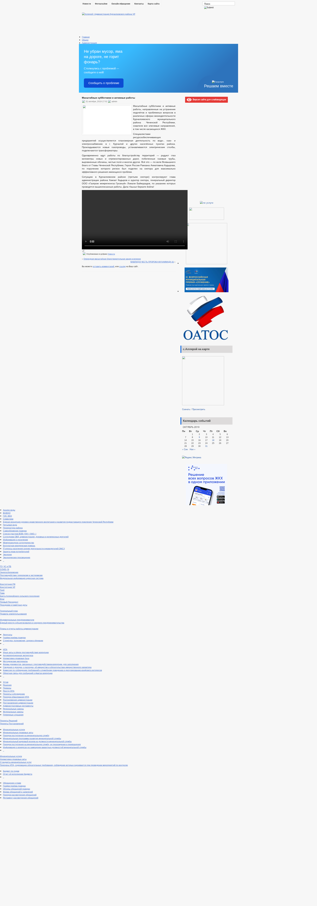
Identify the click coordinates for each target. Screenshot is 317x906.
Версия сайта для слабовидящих (209, 99)
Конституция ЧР (7, 587)
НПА (5, 649)
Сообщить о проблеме (103, 83)
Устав (5, 682)
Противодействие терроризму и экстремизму (21, 575)
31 (206, 446)
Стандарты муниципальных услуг (16, 762)
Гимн (2, 593)
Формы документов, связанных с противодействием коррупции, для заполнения (41, 664)
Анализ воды (9, 509)
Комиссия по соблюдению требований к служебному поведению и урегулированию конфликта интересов (52, 670)
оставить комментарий (103, 266)
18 (213, 440)
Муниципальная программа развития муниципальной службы (32, 738)
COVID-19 (4, 569)
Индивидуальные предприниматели (17, 619)
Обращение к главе (12, 782)
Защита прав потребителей (16, 551)
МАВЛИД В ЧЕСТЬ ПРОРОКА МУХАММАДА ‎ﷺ (152, 261)
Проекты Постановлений (12, 723)
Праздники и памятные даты (13, 604)
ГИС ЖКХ (7, 515)
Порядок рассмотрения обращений (19, 794)
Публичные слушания (13, 714)
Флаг (2, 598)
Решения (7, 684)
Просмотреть (198, 409)
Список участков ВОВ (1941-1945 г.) (19, 533)
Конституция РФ (7, 584)
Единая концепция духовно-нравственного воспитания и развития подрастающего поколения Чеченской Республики (58, 521)
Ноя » (192, 449)
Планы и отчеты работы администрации (19, 628)
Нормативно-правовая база (16, 658)
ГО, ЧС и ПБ (5, 566)
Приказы (7, 687)
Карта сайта (153, 4)
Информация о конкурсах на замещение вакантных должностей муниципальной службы (44, 747)
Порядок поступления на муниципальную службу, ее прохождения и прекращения (42, 744)
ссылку (122, 266)
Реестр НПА (8, 690)
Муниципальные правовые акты (18, 732)
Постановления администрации (18, 702)
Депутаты (7, 634)
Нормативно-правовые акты (13, 759)
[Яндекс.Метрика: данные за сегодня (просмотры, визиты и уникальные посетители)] (191, 457)
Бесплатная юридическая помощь (19, 545)
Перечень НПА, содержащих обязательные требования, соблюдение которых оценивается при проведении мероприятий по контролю (64, 765)
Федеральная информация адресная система (21, 578)
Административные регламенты (18, 705)
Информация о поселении (15, 539)
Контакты (139, 4)
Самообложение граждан (15, 530)
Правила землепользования (13, 613)
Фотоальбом (101, 4)
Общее (85, 39)
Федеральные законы (13, 711)
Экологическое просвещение (16, 557)
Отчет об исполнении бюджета (17, 773)
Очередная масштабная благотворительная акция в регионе (112, 258)
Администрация (89, 42)
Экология (7, 554)
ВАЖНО (6, 512)
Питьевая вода (10, 524)
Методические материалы (15, 661)
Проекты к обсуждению (14, 693)
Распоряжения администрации (17, 699)
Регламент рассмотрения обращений (20, 797)
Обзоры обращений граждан (16, 788)
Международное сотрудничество (18, 542)
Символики (8, 518)
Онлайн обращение (120, 4)
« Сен (185, 449)
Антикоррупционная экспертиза (18, 655)
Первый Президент (9, 601)
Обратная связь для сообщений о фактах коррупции (28, 673)
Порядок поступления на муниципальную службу (26, 735)
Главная (86, 36)
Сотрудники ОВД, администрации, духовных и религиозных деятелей (36, 536)
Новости (87, 4)
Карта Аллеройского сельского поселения (19, 595)
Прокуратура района (13, 527)
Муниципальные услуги (14, 729)
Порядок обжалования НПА (16, 696)
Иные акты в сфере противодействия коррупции (26, 652)
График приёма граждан (14, 637)
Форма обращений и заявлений (18, 791)
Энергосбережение (9, 572)
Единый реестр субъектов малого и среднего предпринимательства (32, 622)
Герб (2, 590)
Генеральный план (9, 610)
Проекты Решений (8, 720)
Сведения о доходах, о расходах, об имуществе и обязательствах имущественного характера (47, 667)
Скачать (186, 409)
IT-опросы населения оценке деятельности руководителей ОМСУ (34, 548)
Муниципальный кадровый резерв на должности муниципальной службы (37, 741)
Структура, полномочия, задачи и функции (23, 640)
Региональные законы (13, 708)
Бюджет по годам (11, 771)
